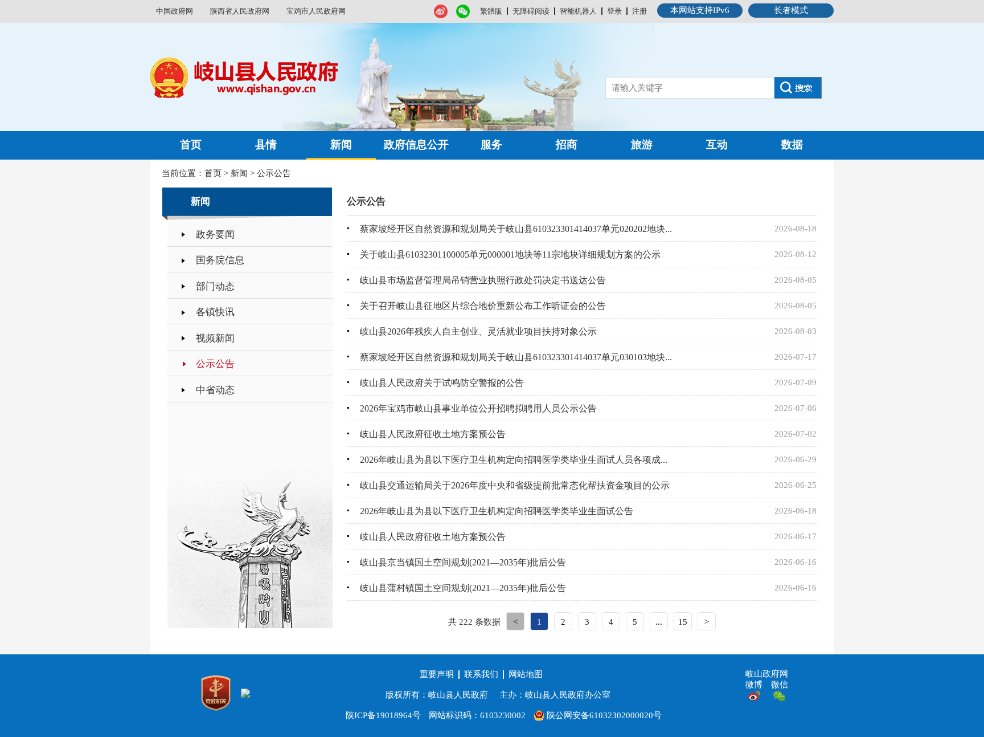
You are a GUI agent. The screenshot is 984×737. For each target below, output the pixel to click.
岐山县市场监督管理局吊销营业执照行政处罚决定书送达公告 (483, 280)
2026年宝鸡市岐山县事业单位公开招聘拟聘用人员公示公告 (478, 408)
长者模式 (791, 10)
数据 (792, 144)
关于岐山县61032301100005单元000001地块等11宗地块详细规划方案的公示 (510, 254)
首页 (191, 144)
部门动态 (215, 286)
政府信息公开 (416, 144)
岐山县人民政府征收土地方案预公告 (433, 434)
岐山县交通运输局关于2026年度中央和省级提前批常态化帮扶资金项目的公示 (515, 485)
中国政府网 (174, 11)
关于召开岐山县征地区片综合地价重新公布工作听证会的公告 (483, 306)
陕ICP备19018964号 (383, 715)
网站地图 (526, 674)
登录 (614, 11)
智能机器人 (578, 11)
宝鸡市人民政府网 (316, 11)
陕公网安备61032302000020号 (603, 715)
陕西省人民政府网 (239, 11)
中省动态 (215, 390)
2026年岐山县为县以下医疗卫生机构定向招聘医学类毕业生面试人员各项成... (513, 460)
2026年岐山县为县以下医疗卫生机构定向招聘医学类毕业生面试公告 (496, 511)
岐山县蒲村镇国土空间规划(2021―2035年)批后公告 (463, 588)
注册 (639, 11)
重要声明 (437, 674)
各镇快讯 (215, 312)
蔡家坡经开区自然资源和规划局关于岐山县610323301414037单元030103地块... (516, 357)
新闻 (341, 144)
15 (682, 621)
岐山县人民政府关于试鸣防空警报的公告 (442, 383)
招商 (566, 144)
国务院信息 (220, 260)
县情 (266, 144)
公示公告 (274, 173)
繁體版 (491, 11)
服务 (491, 144)
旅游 (642, 144)
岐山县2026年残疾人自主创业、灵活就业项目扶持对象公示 (478, 331)
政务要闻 (215, 234)
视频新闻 (215, 338)
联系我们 (481, 674)
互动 (717, 144)
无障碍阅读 (531, 11)
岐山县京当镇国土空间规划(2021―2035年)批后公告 (463, 562)
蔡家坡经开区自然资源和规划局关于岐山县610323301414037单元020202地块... (516, 229)
